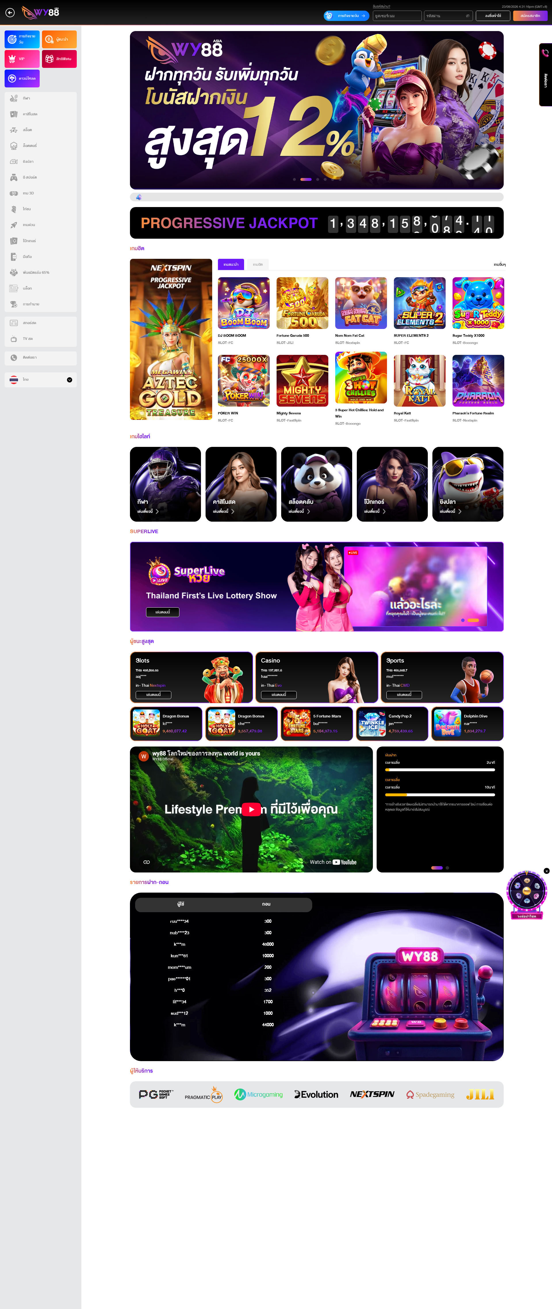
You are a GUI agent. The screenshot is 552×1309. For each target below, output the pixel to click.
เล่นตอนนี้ (163, 612)
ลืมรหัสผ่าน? (381, 6)
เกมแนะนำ (231, 264)
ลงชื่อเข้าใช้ (493, 16)
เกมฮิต (258, 264)
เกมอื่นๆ (500, 264)
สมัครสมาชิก (530, 16)
